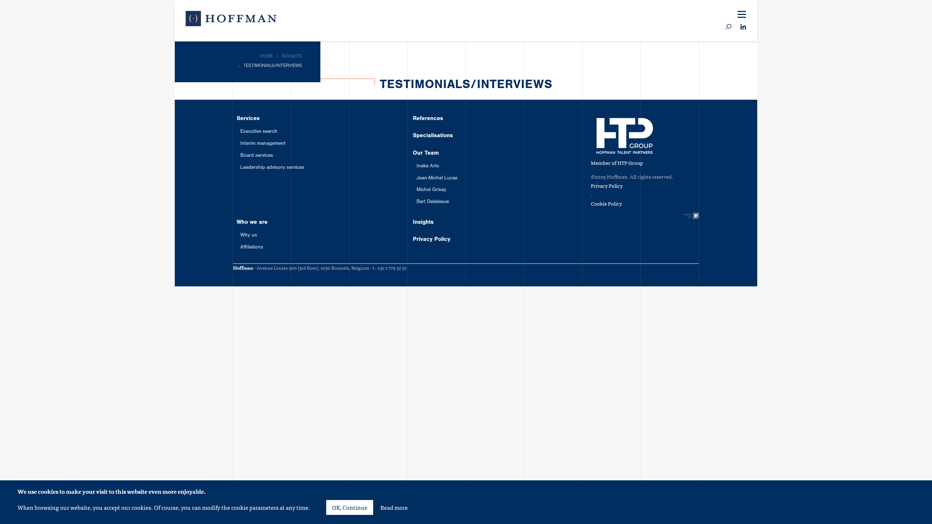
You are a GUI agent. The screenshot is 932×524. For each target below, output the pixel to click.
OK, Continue (349, 507)
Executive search (258, 132)
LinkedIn (743, 27)
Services (830, 57)
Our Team (833, 138)
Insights (829, 192)
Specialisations (845, 111)
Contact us (870, 13)
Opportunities (787, 13)
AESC (775, 33)
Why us (248, 235)
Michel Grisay (431, 190)
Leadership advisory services (272, 168)
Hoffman (231, 20)
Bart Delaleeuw (432, 202)
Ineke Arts (427, 166)
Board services (256, 156)
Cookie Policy (606, 203)
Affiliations (251, 247)
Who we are (837, 165)
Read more (394, 507)
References (837, 84)
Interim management (262, 144)
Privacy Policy (842, 219)
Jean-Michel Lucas (437, 178)
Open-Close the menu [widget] (741, 15)
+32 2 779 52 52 (391, 267)
